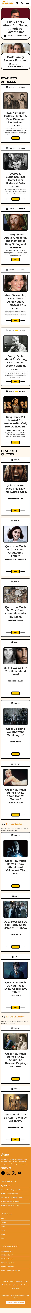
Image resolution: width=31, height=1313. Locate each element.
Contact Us (5, 1281)
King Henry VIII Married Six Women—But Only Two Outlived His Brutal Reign (15, 423)
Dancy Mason (15, 742)
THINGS (22, 87)
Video (2, 1238)
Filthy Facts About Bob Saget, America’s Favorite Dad (15, 27)
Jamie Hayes (16, 874)
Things (3, 1234)
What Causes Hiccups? (8, 1266)
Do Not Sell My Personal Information (15, 1302)
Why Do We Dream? (7, 1255)
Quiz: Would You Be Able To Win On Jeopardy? (15, 1117)
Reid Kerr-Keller (15, 498)
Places (3, 1230)
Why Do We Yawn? (6, 1259)
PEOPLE (22, 209)
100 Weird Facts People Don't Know (11, 1190)
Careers (26, 1285)
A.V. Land (15, 308)
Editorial (3, 1218)
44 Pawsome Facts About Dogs (10, 1201)
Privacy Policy (13, 1285)
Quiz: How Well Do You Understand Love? (15, 671)
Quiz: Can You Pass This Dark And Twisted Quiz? (16, 488)
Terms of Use (15, 1288)
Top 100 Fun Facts (6, 1186)
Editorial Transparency (22, 1281)
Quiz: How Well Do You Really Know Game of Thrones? (15, 925)
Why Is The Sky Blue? (7, 1263)
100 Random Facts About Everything (11, 1197)
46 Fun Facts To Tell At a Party (10, 1205)
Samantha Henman (15, 66)
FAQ (21, 1285)
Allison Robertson (15, 430)
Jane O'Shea (15, 187)
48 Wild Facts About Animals (9, 1193)
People (3, 1226)
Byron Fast (22, 36)
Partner (12, 1281)
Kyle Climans (15, 247)
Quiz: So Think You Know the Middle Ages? (15, 732)
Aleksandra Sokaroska (15, 559)
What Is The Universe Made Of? (10, 1270)
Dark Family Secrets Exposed (16, 58)
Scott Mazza (15, 1067)
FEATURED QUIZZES (9, 452)
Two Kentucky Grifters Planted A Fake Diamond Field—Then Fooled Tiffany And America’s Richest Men (15, 122)
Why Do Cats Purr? (6, 1251)
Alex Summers (15, 126)
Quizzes (3, 1222)
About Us (4, 1285)
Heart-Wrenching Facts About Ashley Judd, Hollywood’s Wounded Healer (15, 302)
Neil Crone (15, 369)
